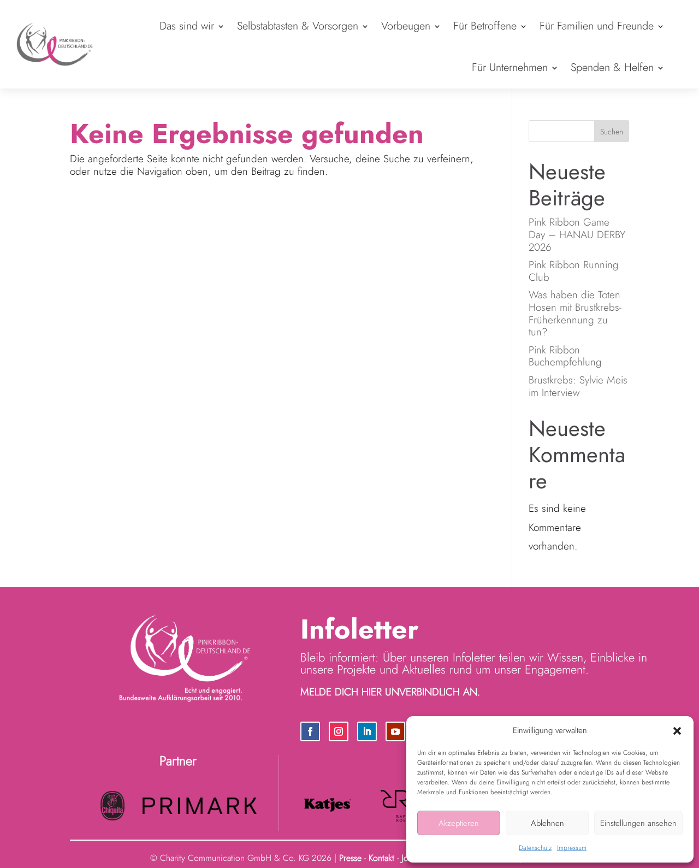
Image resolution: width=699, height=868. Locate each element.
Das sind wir (186, 26)
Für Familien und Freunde (597, 26)
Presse (350, 858)
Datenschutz (535, 848)
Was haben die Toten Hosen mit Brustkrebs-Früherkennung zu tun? (575, 313)
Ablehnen (547, 823)
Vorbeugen (405, 26)
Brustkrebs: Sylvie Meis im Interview (578, 386)
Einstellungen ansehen (638, 823)
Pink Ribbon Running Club (574, 271)
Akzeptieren (459, 823)
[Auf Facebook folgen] (310, 731)
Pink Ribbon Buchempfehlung (565, 356)
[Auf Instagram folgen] (338, 731)
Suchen (611, 131)
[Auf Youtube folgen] (395, 731)
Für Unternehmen (510, 67)
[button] (677, 730)
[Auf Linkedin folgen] (367, 731)
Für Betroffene (485, 26)
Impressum (572, 848)
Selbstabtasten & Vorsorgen (297, 26)
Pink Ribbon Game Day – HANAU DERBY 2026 (577, 235)
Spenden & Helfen (612, 67)
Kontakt (381, 858)
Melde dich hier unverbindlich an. (390, 691)
